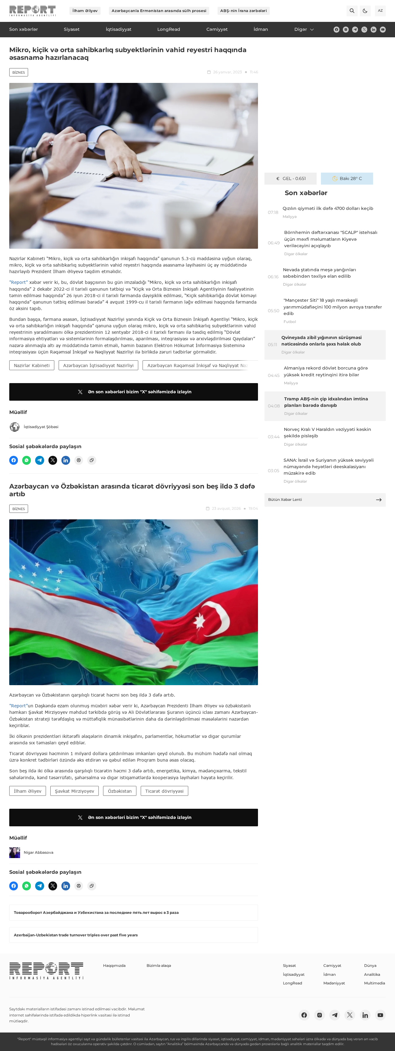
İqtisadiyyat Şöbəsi (41, 426)
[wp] (26, 460)
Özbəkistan (120, 791)
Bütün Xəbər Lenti (285, 499)
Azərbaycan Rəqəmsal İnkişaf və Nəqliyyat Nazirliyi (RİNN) (211, 365)
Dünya (370, 965)
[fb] (336, 29)
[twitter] (364, 29)
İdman (329, 974)
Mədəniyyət (334, 983)
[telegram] (355, 29)
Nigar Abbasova (38, 852)
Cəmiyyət (332, 965)
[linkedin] (373, 29)
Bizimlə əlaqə (159, 965)
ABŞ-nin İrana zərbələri (243, 10)
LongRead (292, 983)
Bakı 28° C (351, 178)
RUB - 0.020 (294, 178)
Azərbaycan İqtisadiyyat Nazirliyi (98, 365)
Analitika (372, 974)
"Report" (18, 282)
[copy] (91, 460)
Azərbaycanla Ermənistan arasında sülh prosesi (159, 10)
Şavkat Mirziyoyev (74, 791)
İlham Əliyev (85, 10)
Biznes (18, 72)
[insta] (346, 29)
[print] (78, 460)
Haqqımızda (114, 965)
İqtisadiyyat (294, 974)
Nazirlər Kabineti (32, 365)
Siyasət (289, 965)
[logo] (32, 11)
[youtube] (383, 29)
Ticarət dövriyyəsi (164, 791)
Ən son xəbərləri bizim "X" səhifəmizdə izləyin (140, 392)
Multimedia (374, 983)
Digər (300, 29)
